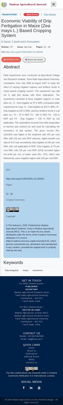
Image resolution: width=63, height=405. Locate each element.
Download (12, 59)
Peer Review (50, 14)
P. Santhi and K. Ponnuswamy (26, 41)
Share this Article (35, 59)
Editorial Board (31, 356)
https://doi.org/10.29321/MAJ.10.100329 (24, 52)
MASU (31, 359)
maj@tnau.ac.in (34, 339)
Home (31, 348)
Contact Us (31, 362)
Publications (31, 353)
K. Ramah (6, 41)
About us (31, 351)
